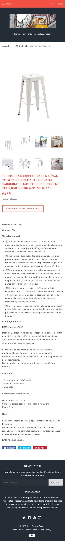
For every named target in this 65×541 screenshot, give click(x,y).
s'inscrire (55, 482)
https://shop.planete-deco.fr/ (44, 507)
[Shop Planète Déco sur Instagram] (39, 518)
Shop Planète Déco (34, 526)
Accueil (5, 46)
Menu (8, 4)
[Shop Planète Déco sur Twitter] (23, 518)
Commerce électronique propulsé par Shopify (31, 530)
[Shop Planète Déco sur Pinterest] (34, 518)
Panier (59, 4)
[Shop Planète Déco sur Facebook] (29, 518)
